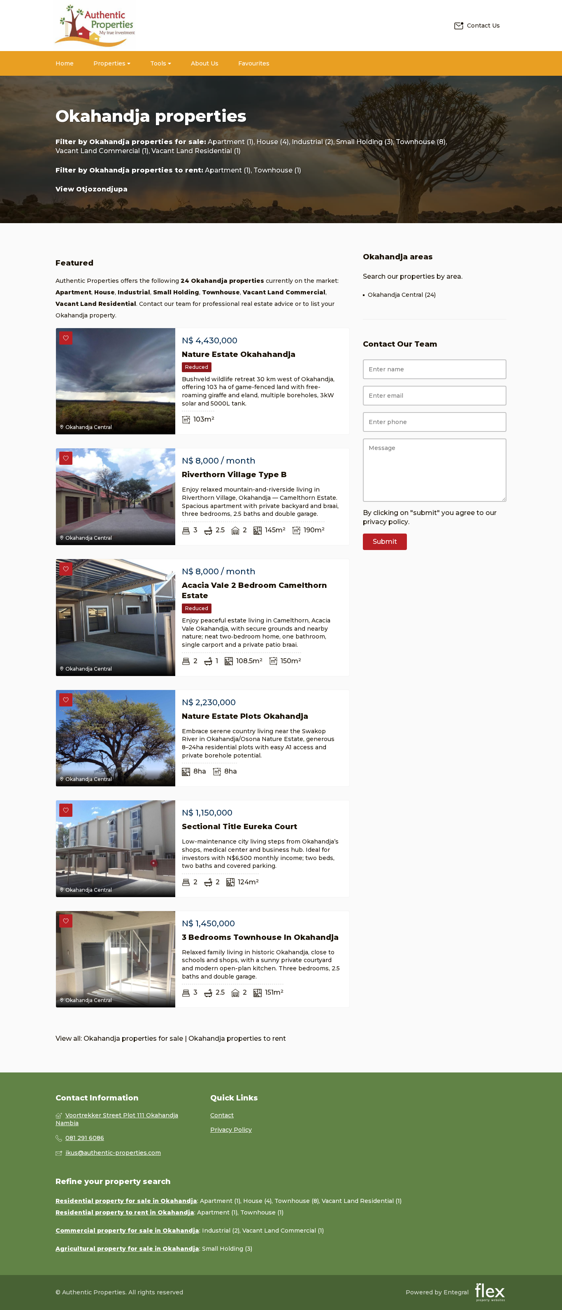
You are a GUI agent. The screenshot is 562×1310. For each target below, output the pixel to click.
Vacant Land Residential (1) (196, 151)
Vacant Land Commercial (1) (102, 151)
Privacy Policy (231, 1129)
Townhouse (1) (277, 170)
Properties (110, 63)
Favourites (253, 63)
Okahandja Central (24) (402, 294)
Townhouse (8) (421, 142)
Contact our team (165, 304)
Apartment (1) (230, 142)
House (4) (272, 142)
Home (65, 63)
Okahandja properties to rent (145, 170)
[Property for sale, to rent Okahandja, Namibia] (95, 25)
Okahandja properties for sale (146, 142)
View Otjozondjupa (92, 189)
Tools (159, 63)
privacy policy (385, 522)
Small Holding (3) (364, 142)
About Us (204, 63)
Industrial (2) (312, 142)
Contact (222, 1115)
